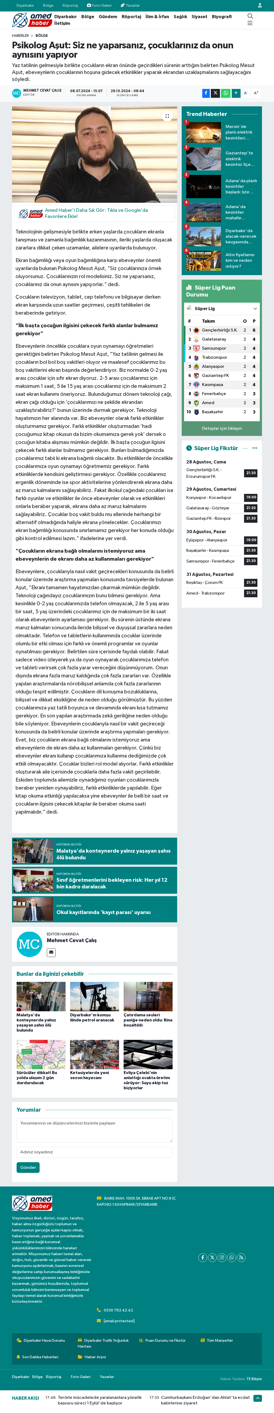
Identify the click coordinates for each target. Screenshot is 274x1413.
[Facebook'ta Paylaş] (206, 93)
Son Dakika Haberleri (40, 1357)
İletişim (62, 23)
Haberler (20, 36)
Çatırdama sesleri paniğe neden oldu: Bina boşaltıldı (148, 1020)
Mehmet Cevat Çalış (72, 940)
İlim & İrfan (157, 16)
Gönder (28, 1167)
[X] (212, 1257)
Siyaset (199, 16)
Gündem (108, 16)
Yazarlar (133, 5)
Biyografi (222, 16)
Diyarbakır (25, 5)
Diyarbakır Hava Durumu (44, 1340)
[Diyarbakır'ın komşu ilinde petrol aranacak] (94, 996)
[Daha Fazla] (236, 93)
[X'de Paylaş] (215, 93)
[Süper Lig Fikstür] (254, 448)
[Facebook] (202, 1257)
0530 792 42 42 (118, 1310)
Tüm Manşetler (220, 1340)
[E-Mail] (51, 952)
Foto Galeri (102, 5)
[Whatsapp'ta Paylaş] (225, 93)
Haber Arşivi (95, 1357)
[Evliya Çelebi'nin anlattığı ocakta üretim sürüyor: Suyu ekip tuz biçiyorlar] (148, 1054)
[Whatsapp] (231, 1257)
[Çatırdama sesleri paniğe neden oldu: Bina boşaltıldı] (148, 996)
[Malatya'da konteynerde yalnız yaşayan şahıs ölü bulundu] (41, 996)
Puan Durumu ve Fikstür (166, 1340)
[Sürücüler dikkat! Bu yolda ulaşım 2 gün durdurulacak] (41, 1054)
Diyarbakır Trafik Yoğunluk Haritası (103, 1343)
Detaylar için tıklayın (222, 428)
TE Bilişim (254, 1379)
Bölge (48, 5)
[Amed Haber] (32, 19)
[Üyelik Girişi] (257, 5)
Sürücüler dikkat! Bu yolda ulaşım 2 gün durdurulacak (37, 1078)
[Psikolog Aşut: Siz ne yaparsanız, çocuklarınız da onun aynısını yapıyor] (94, 154)
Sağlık (180, 16)
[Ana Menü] (250, 23)
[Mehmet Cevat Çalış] (29, 944)
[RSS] (241, 1257)
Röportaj (70, 5)
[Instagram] (222, 1257)
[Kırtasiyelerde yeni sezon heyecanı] (94, 1054)
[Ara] (250, 16)
